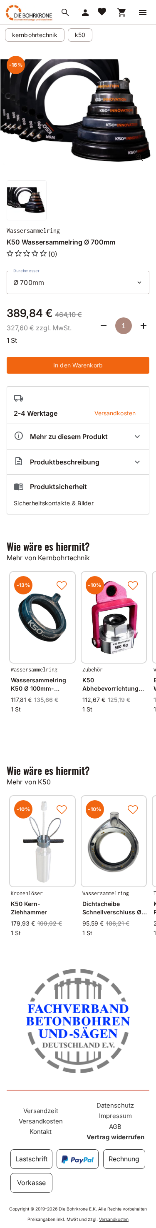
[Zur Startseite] (28, 20)
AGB (115, 1127)
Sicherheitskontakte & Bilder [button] (54, 503)
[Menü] (142, 12)
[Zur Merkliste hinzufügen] (61, 585)
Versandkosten (41, 1121)
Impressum (115, 1116)
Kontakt (41, 1132)
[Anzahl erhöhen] (144, 326)
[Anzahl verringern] (104, 326)
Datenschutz (115, 1105)
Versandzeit (40, 1111)
